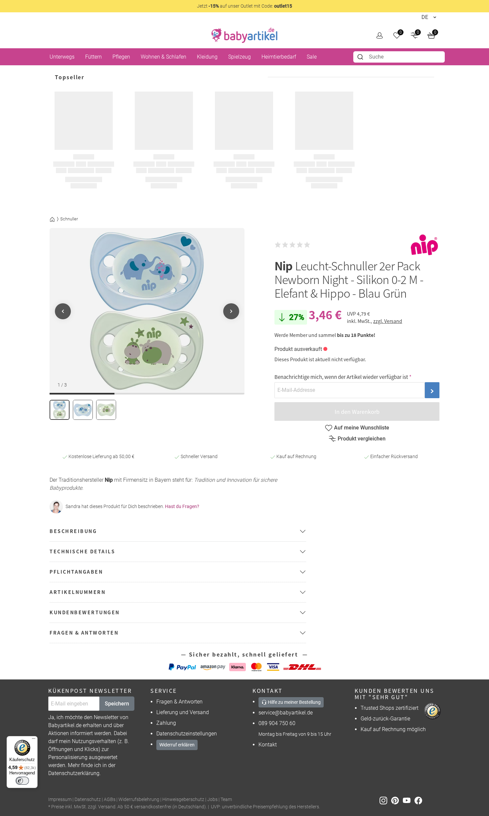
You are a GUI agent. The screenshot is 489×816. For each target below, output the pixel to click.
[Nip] (424, 244)
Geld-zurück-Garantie (385, 718)
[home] (244, 35)
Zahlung (166, 723)
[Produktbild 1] (60, 410)
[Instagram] (385, 800)
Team (226, 799)
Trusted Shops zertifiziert (389, 708)
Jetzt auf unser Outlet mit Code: (244, 6)
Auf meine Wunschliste (361, 427)
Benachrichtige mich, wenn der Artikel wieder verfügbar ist (341, 376)
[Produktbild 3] (106, 410)
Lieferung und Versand (182, 712)
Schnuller (69, 218)
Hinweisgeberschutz (183, 799)
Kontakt (267, 744)
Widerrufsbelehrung (138, 799)
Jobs (212, 799)
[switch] (22, 781)
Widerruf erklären (177, 744)
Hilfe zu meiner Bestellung (294, 702)
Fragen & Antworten (179, 701)
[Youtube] (408, 800)
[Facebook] (419, 800)
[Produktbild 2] (83, 410)
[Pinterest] (397, 800)
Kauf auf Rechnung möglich (393, 729)
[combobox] (399, 57)
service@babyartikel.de (285, 712)
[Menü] (34, 740)
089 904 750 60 (276, 723)
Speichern (117, 703)
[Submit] (361, 57)
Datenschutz (88, 799)
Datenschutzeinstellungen (186, 733)
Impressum (60, 799)
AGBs (109, 799)
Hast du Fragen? (182, 506)
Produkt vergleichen (362, 438)
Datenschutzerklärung (73, 773)
